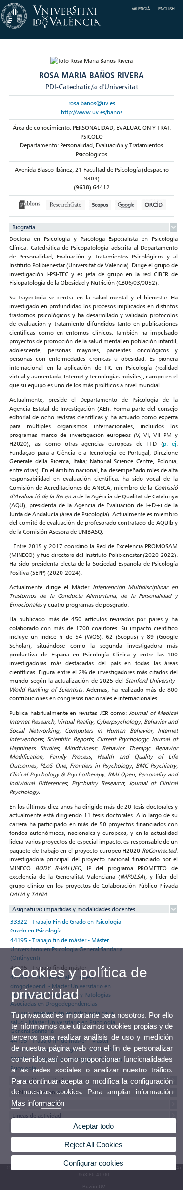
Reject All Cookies (93, 1144)
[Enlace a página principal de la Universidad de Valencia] (91, 29)
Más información (37, 1103)
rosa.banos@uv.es (91, 103)
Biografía (23, 227)
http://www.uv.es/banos (91, 112)
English (166, 8)
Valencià (141, 8)
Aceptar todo (93, 1126)
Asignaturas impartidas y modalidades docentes (73, 908)
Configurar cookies (93, 1163)
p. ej (170, 443)
